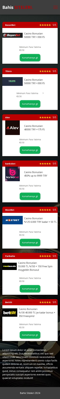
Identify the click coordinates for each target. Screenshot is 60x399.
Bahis (17, 7)
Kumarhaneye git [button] (30, 57)
